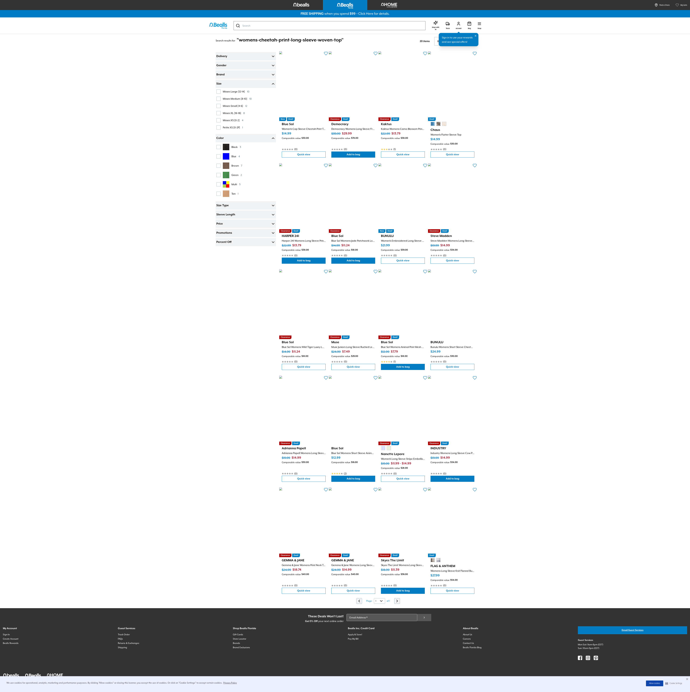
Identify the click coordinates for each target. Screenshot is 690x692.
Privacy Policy (230, 683)
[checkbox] (218, 91)
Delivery (221, 56)
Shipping (122, 647)
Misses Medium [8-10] (237, 98)
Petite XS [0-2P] (233, 127)
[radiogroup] (438, 124)
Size (219, 83)
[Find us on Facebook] (580, 658)
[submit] (424, 617)
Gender (221, 65)
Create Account (10, 639)
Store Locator (239, 639)
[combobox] (330, 25)
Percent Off (223, 242)
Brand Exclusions (241, 647)
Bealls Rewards (11, 643)
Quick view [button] (311, 155)
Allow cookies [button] (654, 683)
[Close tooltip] (476, 36)
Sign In (6, 634)
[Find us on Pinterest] (596, 658)
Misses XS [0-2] (233, 120)
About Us (467, 634)
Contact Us (468, 643)
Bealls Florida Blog (472, 647)
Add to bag (361, 155)
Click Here (365, 13)
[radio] (433, 124)
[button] (674, 683)
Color (220, 138)
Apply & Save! (355, 634)
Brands (236, 643)
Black (236, 146)
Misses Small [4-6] (235, 105)
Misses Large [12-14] (236, 91)
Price (219, 223)
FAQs (120, 639)
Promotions (224, 233)
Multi (235, 184)
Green (236, 174)
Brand (220, 74)
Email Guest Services (632, 630)
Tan (234, 193)
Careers (467, 639)
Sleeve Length (225, 214)
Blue (235, 156)
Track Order (124, 634)
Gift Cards (238, 634)
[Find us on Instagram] (588, 658)
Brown (236, 165)
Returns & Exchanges (128, 643)
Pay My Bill (353, 639)
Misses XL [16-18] (234, 113)
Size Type (222, 205)
